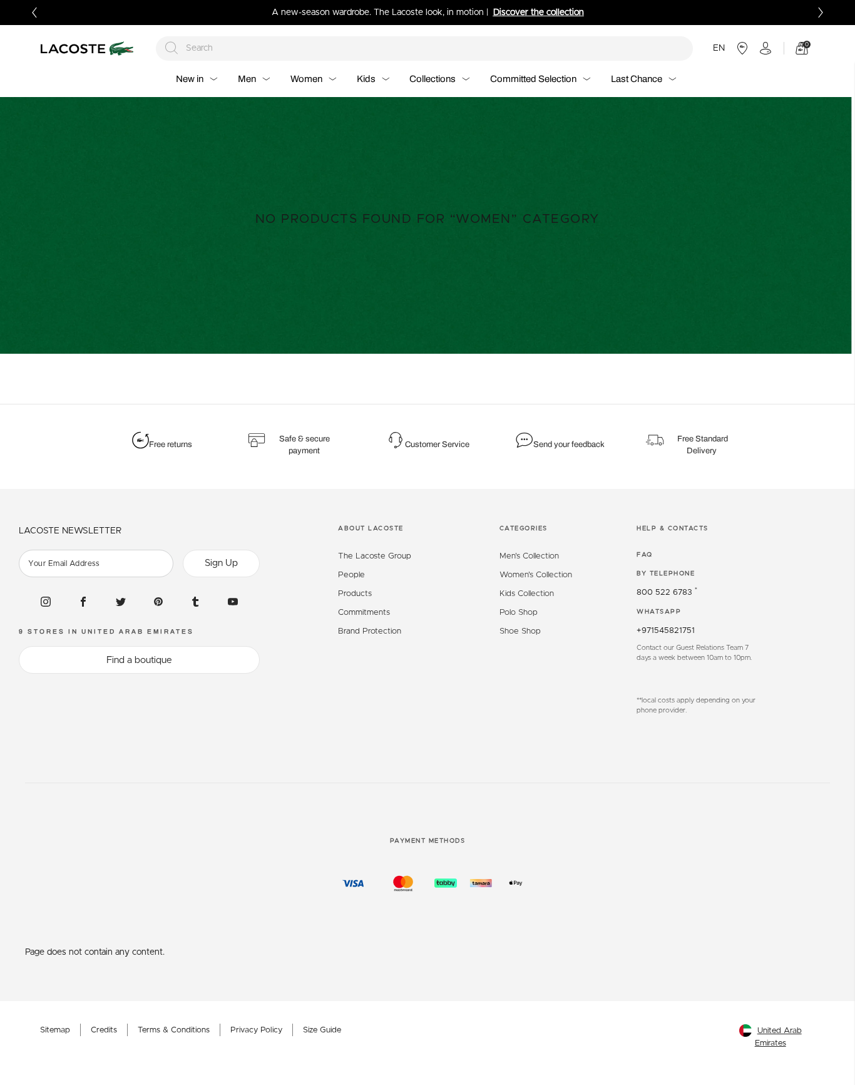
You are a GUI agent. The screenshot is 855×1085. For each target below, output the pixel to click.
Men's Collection (529, 556)
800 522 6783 (667, 593)
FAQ (645, 555)
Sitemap (55, 1030)
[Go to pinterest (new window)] (158, 601)
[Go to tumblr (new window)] (195, 601)
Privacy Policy (256, 1030)
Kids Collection (526, 594)
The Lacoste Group (374, 556)
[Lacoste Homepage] (88, 48)
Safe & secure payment (304, 445)
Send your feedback (569, 444)
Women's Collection (535, 575)
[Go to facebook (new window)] (83, 601)
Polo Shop (518, 613)
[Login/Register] (765, 48)
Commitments (364, 613)
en (719, 48)
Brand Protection (369, 631)
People (351, 575)
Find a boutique (139, 660)
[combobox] (425, 48)
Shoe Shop (520, 631)
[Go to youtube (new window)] (233, 601)
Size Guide (322, 1030)
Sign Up (221, 563)
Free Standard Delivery (702, 445)
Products (355, 594)
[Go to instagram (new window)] (45, 601)
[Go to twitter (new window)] (121, 601)
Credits (104, 1030)
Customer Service (437, 444)
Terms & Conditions (174, 1030)
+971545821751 (666, 631)
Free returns (170, 444)
